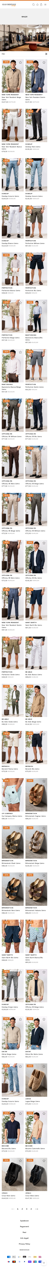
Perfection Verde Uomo (11, 675)
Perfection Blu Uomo (33, 290)
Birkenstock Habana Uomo (35, 910)
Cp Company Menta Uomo (12, 816)
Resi (24, 1232)
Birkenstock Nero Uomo (11, 910)
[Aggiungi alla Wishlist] (20, 62)
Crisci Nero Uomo (8, 1196)
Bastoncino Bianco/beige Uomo (11, 388)
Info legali (24, 1238)
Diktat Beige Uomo (9, 1054)
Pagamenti (24, 1226)
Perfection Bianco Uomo (11, 290)
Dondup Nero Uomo (32, 147)
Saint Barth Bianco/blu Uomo (34, 959)
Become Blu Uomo (9, 1148)
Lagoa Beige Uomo (32, 1101)
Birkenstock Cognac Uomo (35, 816)
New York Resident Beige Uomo (11, 98)
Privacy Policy (24, 1244)
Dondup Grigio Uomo (10, 1007)
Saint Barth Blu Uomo (33, 625)
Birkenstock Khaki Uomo (11, 863)
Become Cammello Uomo (35, 1148)
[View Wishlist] (37, 4)
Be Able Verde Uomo (10, 722)
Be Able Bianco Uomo (33, 675)
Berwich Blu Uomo (32, 769)
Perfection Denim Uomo (34, 387)
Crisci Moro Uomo (32, 1196)
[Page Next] (36, 1210)
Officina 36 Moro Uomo (11, 484)
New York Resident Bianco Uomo (12, 148)
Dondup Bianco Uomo (10, 243)
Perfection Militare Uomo (34, 243)
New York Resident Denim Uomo (35, 98)
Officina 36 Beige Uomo (34, 484)
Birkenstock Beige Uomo (34, 863)
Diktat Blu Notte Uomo (34, 1054)
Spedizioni (24, 1221)
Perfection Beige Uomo (10, 338)
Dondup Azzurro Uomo (10, 196)
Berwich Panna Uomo (10, 769)
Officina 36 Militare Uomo (12, 436)
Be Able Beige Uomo (33, 722)
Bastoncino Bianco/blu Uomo (34, 339)
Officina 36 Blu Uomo (33, 436)
